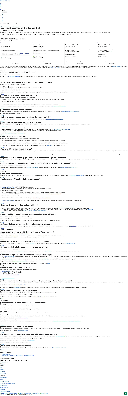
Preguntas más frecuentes (17, 26)
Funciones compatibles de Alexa (8, 278)
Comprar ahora (3, 373)
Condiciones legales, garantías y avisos (7, 383)
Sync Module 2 (41, 235)
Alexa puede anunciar (6, 271)
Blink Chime (27, 53)
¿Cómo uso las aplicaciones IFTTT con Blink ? (68, 167)
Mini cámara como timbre (23, 317)
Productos (2, 369)
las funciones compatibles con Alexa (19, 284)
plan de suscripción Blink (23, 233)
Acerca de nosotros (3, 377)
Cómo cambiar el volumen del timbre (59, 347)
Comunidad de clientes (4, 381)
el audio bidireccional (16, 76)
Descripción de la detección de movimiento (62, 129)
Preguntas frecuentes (18, 355)
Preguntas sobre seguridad (5, 391)
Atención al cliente (72, 226)
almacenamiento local (20, 251)
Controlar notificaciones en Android (13, 131)
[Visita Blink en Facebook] (4, 393)
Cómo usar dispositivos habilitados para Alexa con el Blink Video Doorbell (66, 321)
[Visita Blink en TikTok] (27, 393)
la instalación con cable (60, 336)
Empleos (1, 379)
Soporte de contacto (4, 362)
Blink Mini (21, 53)
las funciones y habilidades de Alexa (59, 106)
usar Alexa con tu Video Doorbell (39, 296)
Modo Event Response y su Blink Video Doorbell (42, 197)
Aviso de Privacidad (3, 385)
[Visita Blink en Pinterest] (44, 393)
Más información (15, 63)
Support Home (3, 26)
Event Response (90, 209)
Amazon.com (49, 145)
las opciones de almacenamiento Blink (20, 261)
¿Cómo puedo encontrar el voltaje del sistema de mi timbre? (34, 210)
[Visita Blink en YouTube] (35, 393)
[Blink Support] (5, 0)
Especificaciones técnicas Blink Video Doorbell (70, 111)
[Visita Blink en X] (20, 393)
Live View (9, 76)
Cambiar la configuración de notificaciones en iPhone (15, 133)
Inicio (1, 367)
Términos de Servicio (4, 387)
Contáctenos (2, 371)
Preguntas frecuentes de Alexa (32, 167)
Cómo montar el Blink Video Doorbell (77, 175)
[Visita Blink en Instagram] (13, 393)
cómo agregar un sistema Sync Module (54, 78)
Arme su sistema (5, 126)
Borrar (3, 80)
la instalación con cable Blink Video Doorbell (65, 207)
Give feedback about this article (8, 358)
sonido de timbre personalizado (13, 274)
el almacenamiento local (13, 235)
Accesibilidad (2, 389)
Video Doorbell (8, 26)
